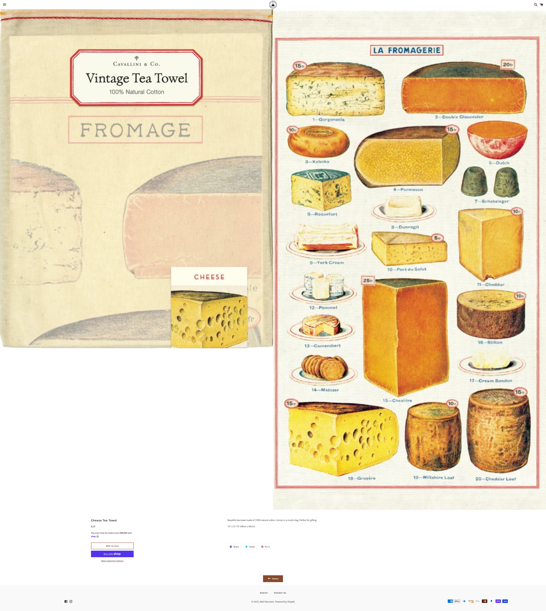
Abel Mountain (267, 601)
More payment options (112, 560)
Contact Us (280, 593)
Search (264, 593)
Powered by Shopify (285, 601)
